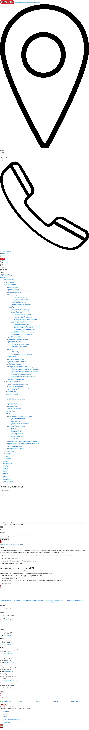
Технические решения (12, 394)
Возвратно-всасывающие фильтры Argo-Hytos (27, 326)
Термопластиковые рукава (15, 386)
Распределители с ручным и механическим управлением (24, 441)
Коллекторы (14, 438)
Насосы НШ (14, 351)
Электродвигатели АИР (14, 364)
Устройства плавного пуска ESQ (17, 361)
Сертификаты (6, 465)
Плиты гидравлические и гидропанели (19, 291)
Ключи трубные (12, 406)
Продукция (6, 711)
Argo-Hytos (11, 307)
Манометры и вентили (14, 341)
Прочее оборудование (14, 408)
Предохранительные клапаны (19, 346)
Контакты (5, 473)
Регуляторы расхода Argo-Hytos (23, 316)
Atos (9, 294)
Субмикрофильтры (16, 425)
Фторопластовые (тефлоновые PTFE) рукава (20, 388)
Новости (8, 455)
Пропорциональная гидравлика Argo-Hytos (23, 321)
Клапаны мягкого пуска (17, 436)
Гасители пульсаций (16, 373)
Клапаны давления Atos (20, 297)
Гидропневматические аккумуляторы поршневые (24, 371)
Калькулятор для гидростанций (11, 719)
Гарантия (8, 458)
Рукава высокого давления (13, 381)
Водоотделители (15, 420)
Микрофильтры (15, 421)
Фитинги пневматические (15, 446)
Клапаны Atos (14, 296)
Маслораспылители (16, 431)
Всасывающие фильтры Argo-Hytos (23, 327)
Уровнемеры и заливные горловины (18, 339)
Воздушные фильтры (19, 331)
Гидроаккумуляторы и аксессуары (18, 366)
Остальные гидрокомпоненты (16, 379)
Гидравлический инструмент (16, 448)
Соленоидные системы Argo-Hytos (20, 311)
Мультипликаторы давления (16, 363)
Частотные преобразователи (16, 359)
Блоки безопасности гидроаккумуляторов (23, 376)
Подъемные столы (11, 391)
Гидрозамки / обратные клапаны (20, 344)
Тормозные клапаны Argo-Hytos (23, 317)
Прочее (8, 413)
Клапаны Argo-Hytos (16, 312)
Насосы (10, 349)
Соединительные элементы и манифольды (23, 332)
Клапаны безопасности (17, 435)
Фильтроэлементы (13, 356)
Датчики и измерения (17, 336)
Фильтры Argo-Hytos (17, 322)
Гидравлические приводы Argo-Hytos (21, 334)
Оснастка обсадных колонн (16, 404)
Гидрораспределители (14, 292)
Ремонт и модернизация (12, 409)
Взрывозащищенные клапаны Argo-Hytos (25, 319)
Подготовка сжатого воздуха (16, 426)
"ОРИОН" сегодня (10, 451)
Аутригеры (11, 398)
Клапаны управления (14, 342)
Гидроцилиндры (10, 282)
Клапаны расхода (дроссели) (19, 347)
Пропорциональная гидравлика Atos (21, 304)
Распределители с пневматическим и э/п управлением (23, 443)
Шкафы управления (13, 289)
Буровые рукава (12, 403)
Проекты (5, 461)
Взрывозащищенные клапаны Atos (20, 306)
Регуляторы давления (17, 433)
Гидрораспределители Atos (18, 302)
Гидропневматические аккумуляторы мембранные (25, 369)
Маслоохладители (13, 287)
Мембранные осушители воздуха (20, 423)
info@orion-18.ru (28, 577)
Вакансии (8, 453)
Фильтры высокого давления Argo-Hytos (25, 329)
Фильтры (13, 428)
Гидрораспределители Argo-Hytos (20, 309)
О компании (6, 460)
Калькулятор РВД (7, 722)
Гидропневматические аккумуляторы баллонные (24, 368)
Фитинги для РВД (13, 389)
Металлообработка (11, 411)
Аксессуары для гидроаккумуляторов (21, 374)
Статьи (8, 456)
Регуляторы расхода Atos (21, 299)
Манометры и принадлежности (19, 440)
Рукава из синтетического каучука (18, 384)
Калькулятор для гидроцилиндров (12, 721)
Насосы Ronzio (15, 353)
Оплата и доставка (8, 463)
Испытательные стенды (12, 393)
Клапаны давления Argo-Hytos (22, 314)
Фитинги (10, 358)
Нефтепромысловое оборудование (15, 399)
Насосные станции (11, 281)
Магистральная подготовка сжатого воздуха (20, 416)
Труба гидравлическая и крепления (18, 378)
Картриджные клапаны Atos (21, 301)
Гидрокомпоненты (11, 284)
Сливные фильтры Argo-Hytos (22, 324)
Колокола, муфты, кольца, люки (17, 337)
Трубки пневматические (15, 445)
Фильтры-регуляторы (17, 430)
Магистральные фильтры (18, 418)
